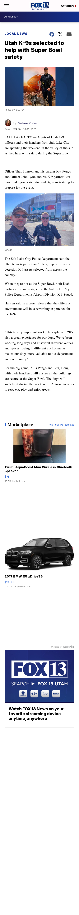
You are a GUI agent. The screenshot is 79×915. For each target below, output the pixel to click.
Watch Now (68, 6)
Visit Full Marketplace (61, 424)
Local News (16, 34)
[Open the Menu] (6, 6)
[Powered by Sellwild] (68, 646)
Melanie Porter (27, 123)
